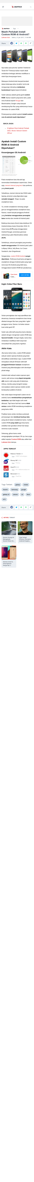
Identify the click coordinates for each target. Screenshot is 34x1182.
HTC (4, 499)
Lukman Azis (6, 37)
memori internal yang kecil (14, 185)
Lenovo (15, 494)
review (26, 485)
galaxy (17, 485)
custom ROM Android (18, 256)
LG (22, 494)
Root (28, 494)
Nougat (18, 100)
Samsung (14, 489)
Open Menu (3, 7)
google (23, 489)
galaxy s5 (6, 494)
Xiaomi (5, 489)
